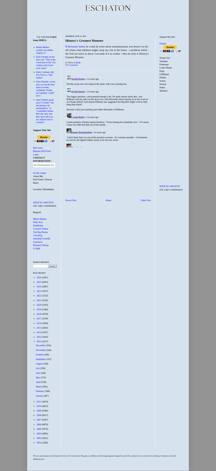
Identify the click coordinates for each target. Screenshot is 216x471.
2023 (39, 291)
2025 (39, 282)
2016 (39, 323)
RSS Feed (37, 148)
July (38, 368)
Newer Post (70, 200)
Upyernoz (37, 242)
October (40, 354)
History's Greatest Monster (84, 40)
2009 (39, 410)
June (38, 373)
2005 (39, 429)
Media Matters (39, 219)
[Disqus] (108, 110)
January (40, 396)
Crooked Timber (40, 229)
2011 (39, 401)
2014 (39, 332)
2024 (39, 286)
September (41, 359)
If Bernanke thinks (75, 46)
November (41, 350)
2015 (39, 328)
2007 (39, 419)
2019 (39, 309)
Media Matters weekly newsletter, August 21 (44, 50)
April (38, 382)
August (39, 363)
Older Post (146, 200)
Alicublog (37, 235)
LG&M (36, 248)
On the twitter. (39, 173)
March (39, 386)
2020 (39, 305)
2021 (39, 300)
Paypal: (162, 43)
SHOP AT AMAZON (43, 202)
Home (108, 200)
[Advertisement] (108, 23)
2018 (39, 314)
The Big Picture (40, 232)
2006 (39, 424)
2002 (39, 442)
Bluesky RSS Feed (42, 151)
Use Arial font (43, 37)
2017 (39, 318)
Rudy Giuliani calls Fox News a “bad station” (45, 75)
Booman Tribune (41, 245)
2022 (39, 295)
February (40, 391)
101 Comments (71, 65)
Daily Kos (38, 222)
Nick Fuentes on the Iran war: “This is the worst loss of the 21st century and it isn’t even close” (46, 62)
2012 (39, 341)
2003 (39, 438)
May (38, 377)
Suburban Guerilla (41, 238)
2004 (39, 433)
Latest (36, 154)
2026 (39, 277)
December (41, 345)
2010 (39, 406)
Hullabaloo (38, 225)
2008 (39, 415)
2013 (39, 337)
